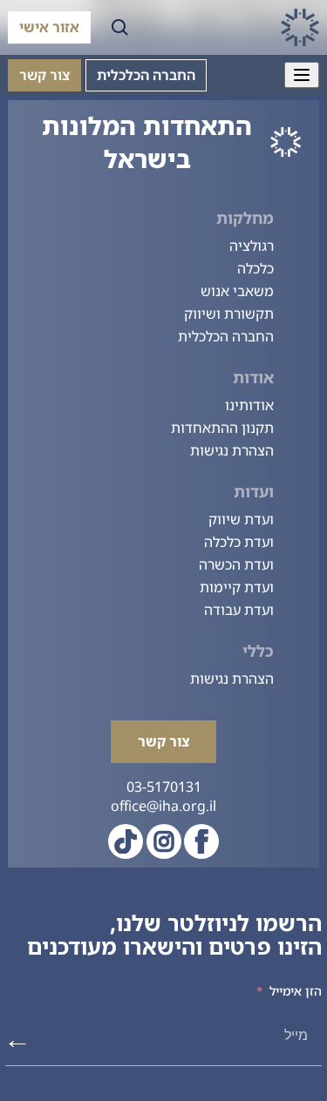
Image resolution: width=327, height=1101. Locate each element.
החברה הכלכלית (146, 74)
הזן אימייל (295, 991)
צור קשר (44, 74)
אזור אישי (49, 27)
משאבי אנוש (237, 291)
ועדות (254, 491)
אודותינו (249, 405)
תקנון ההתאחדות (222, 427)
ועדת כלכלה (239, 541)
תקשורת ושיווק (229, 313)
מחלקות (245, 217)
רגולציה (251, 245)
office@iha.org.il (163, 805)
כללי (258, 650)
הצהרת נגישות (232, 450)
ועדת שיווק (241, 519)
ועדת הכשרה (236, 564)
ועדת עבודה (239, 609)
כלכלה (255, 268)
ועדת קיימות (237, 587)
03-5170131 (163, 786)
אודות (253, 377)
